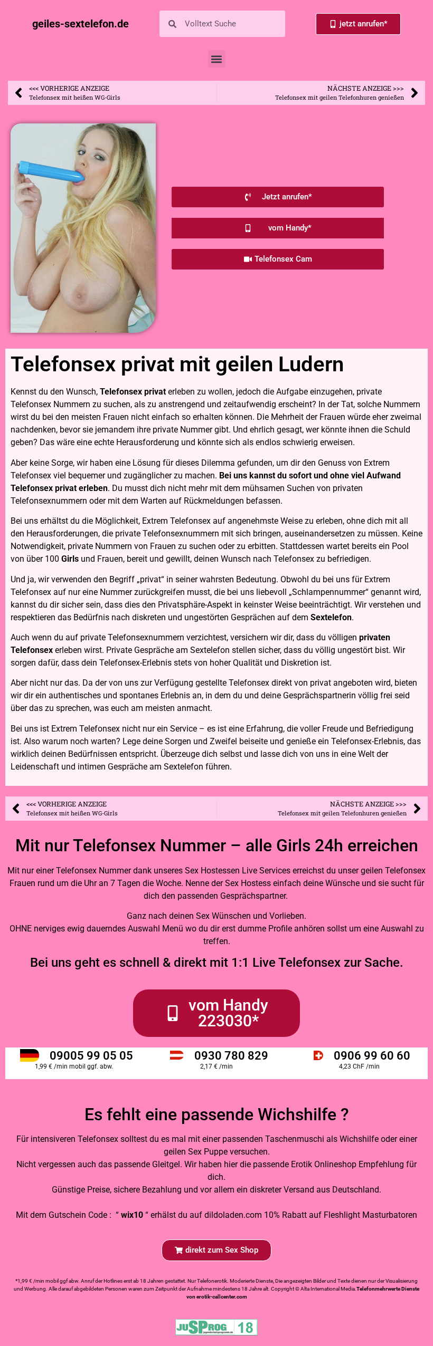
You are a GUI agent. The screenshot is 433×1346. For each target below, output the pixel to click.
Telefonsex (121, 392)
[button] (216, 59)
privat (155, 392)
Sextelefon (331, 617)
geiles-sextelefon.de (80, 23)
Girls (70, 559)
